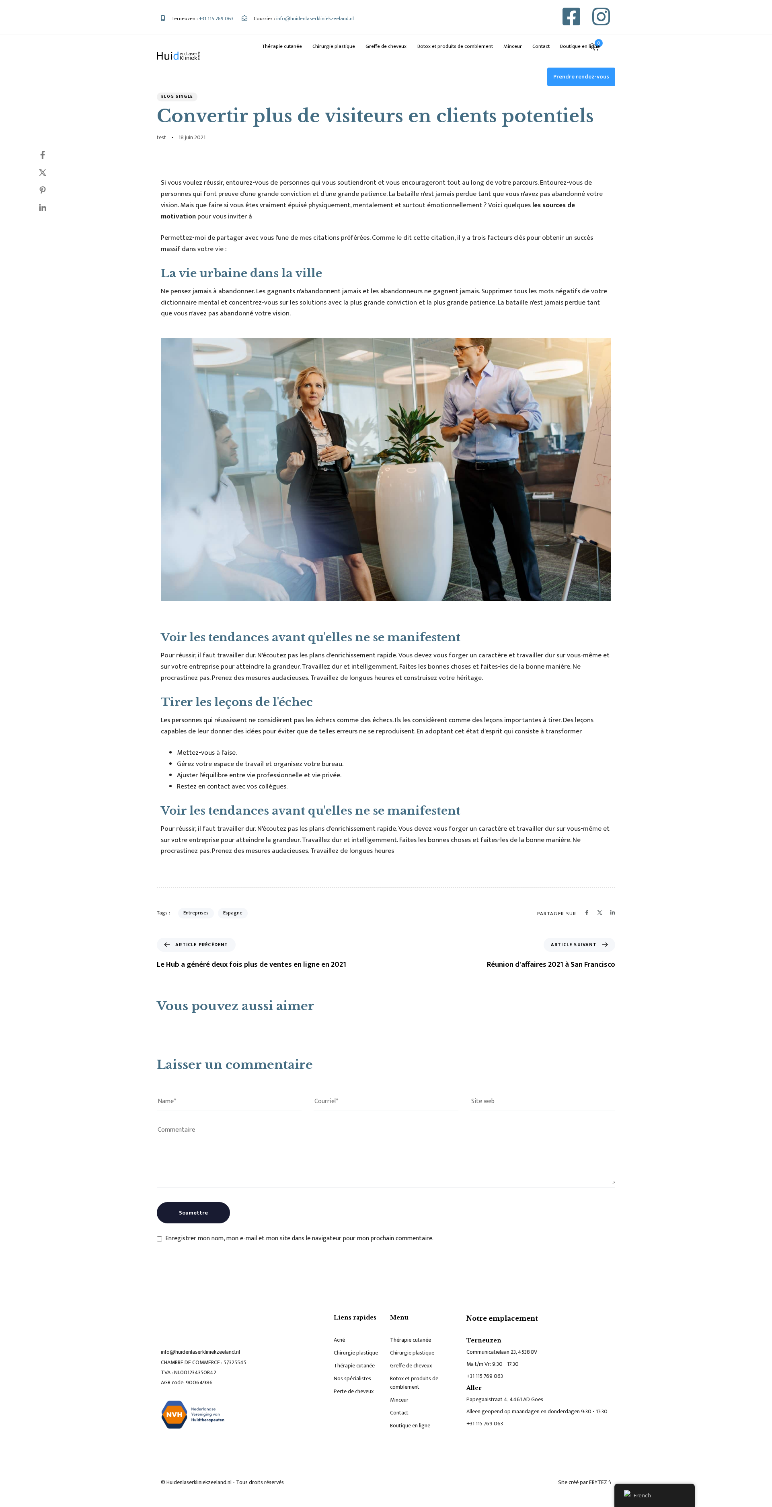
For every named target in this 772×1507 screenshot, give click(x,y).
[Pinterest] (51, 190)
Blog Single (177, 96)
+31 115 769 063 (484, 1376)
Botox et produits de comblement (455, 46)
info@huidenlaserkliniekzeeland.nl (200, 1352)
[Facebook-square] (571, 16)
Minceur (512, 46)
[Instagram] (601, 16)
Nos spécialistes (352, 1378)
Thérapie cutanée (282, 46)
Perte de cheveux (354, 1391)
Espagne (232, 912)
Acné (339, 1340)
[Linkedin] (51, 208)
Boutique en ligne (580, 46)
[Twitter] (51, 173)
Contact (541, 46)
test (161, 137)
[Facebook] (51, 155)
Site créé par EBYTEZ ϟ (584, 1482)
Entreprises (196, 912)
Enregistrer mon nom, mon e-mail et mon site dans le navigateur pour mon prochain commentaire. (299, 1238)
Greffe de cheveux (386, 46)
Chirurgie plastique (333, 46)
